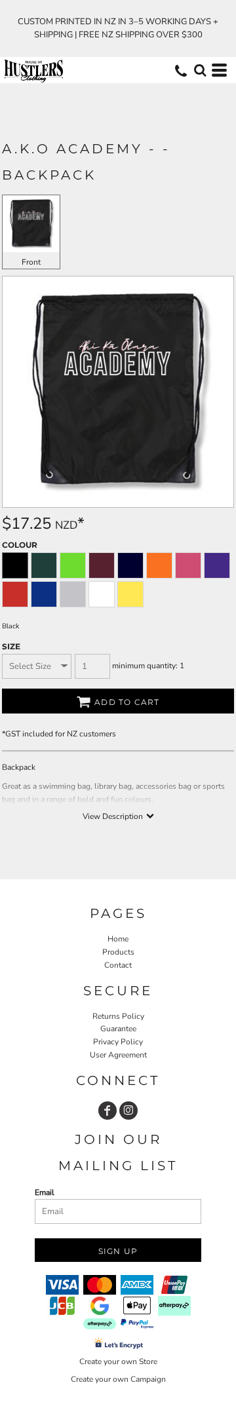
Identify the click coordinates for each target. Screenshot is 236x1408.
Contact (118, 965)
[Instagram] (128, 1110)
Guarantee (118, 1028)
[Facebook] (107, 1110)
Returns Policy (118, 1016)
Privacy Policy (118, 1042)
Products (118, 952)
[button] (199, 70)
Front (31, 262)
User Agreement (118, 1055)
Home (118, 939)
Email (44, 1192)
